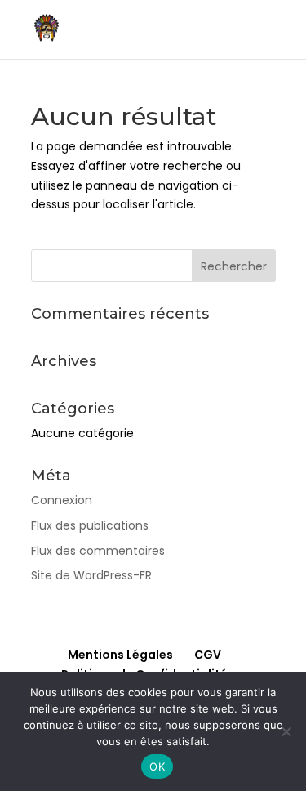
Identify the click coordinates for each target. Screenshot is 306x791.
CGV (207, 654)
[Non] (285, 731)
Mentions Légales (120, 654)
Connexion (61, 500)
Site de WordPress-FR (91, 575)
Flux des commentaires (98, 551)
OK (157, 766)
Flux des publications (90, 525)
